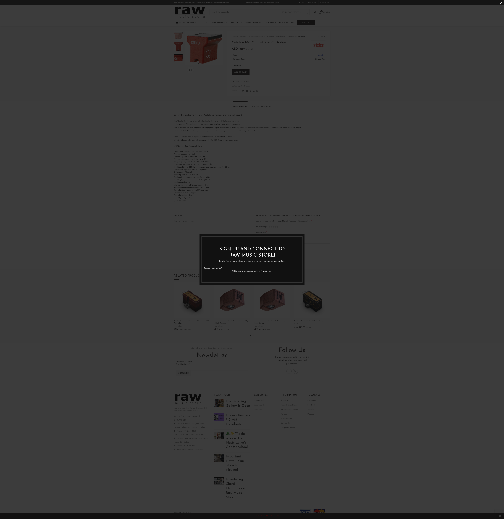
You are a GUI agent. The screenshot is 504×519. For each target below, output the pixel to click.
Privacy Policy (266, 271)
